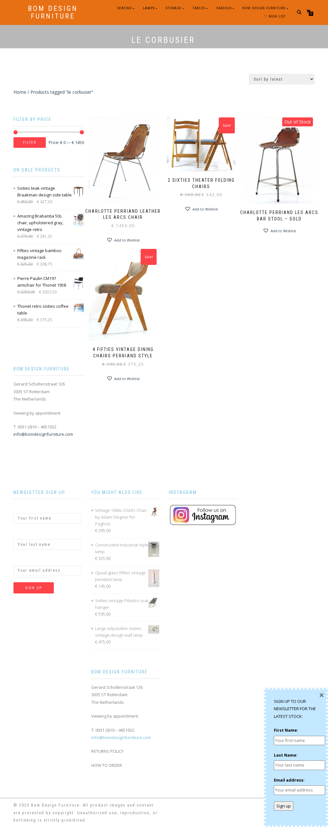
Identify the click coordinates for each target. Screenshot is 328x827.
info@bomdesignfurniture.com (43, 434)
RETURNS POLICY (107, 751)
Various (224, 8)
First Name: (25, 507)
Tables (199, 8)
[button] (123, 239)
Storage (174, 8)
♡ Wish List (275, 16)
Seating (124, 8)
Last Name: (25, 534)
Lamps (149, 8)
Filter (29, 142)
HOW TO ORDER (106, 765)
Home (19, 92)
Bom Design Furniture (53, 12)
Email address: (28, 559)
